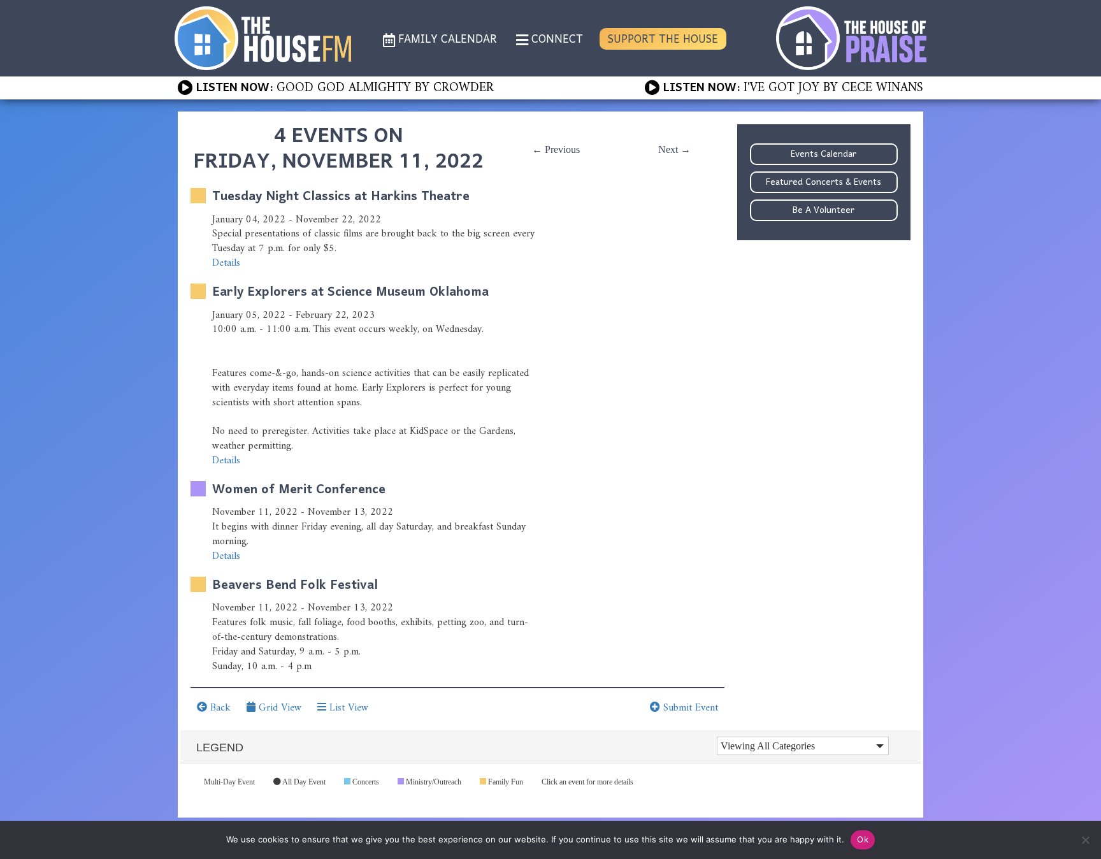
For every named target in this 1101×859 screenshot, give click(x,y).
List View (347, 708)
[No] (1085, 840)
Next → (674, 149)
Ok (862, 839)
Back (219, 708)
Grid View (278, 708)
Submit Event (689, 708)
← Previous (556, 149)
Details (226, 263)
